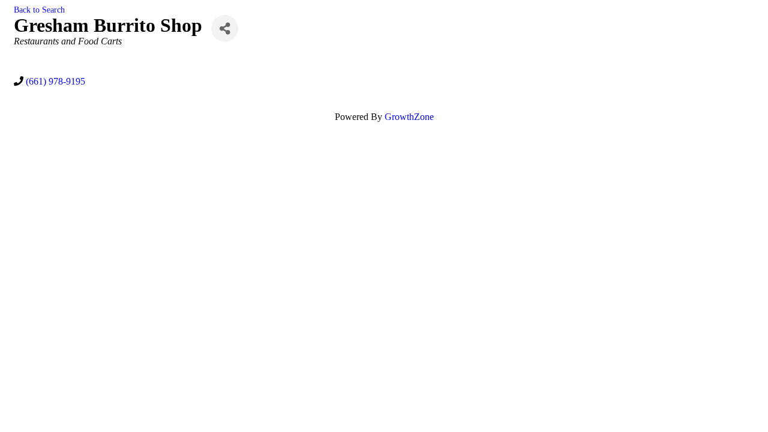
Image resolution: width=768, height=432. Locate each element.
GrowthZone (409, 117)
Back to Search (39, 9)
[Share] (224, 28)
